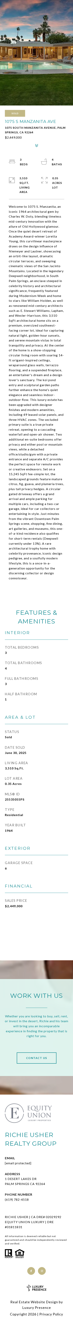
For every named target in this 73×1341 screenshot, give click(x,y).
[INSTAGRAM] (42, 1271)
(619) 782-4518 (17, 1199)
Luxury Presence (36, 1307)
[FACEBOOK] (31, 1271)
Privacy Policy (51, 1314)
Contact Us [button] (36, 1058)
